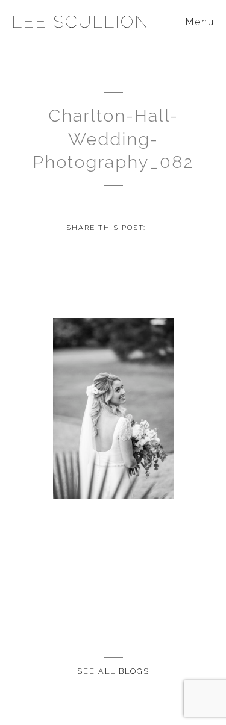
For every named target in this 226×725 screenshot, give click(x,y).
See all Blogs (113, 671)
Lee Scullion (80, 21)
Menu (200, 22)
